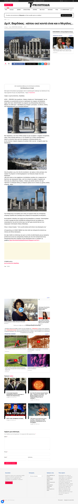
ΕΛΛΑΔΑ (12, 9)
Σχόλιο (6, 436)
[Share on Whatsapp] (39, 64)
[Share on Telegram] (42, 64)
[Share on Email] (45, 64)
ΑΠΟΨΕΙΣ (35, 9)
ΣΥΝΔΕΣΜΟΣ (31, 92)
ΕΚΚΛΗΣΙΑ (50, 9)
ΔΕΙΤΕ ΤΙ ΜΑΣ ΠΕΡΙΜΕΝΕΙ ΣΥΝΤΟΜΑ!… (15, 418)
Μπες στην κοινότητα (66, 15)
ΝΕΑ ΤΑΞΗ (42, 9)
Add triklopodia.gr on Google (27, 88)
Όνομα (6, 451)
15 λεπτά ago (13, 397)
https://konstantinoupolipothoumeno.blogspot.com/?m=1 (24, 240)
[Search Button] (73, 1)
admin (8, 397)
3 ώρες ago (37, 399)
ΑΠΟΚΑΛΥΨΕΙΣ (26, 9)
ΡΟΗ (6, 9)
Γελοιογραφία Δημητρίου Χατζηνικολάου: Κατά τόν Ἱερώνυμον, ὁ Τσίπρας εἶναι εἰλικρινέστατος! (15, 394)
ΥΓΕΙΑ (56, 9)
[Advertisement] (27, 75)
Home (5, 19)
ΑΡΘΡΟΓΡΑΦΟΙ (65, 9)
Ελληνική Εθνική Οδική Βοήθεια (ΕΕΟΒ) (50, 486)
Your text (9, 4)
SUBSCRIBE (8, 482)
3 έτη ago (6, 27)
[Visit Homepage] (39, 5)
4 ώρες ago (13, 420)
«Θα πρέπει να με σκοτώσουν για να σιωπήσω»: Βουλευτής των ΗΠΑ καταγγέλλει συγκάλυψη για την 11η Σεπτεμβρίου (38, 420)
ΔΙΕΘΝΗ (19, 9)
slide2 (8, 266)
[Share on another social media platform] (48, 64)
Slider (8, 19)
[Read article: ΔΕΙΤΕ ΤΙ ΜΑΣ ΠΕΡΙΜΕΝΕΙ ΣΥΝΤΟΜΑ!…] (15, 411)
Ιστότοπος (30, 457)
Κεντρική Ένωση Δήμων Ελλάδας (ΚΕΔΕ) (50, 479)
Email (5, 457)
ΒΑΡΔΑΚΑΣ (20, 27)
